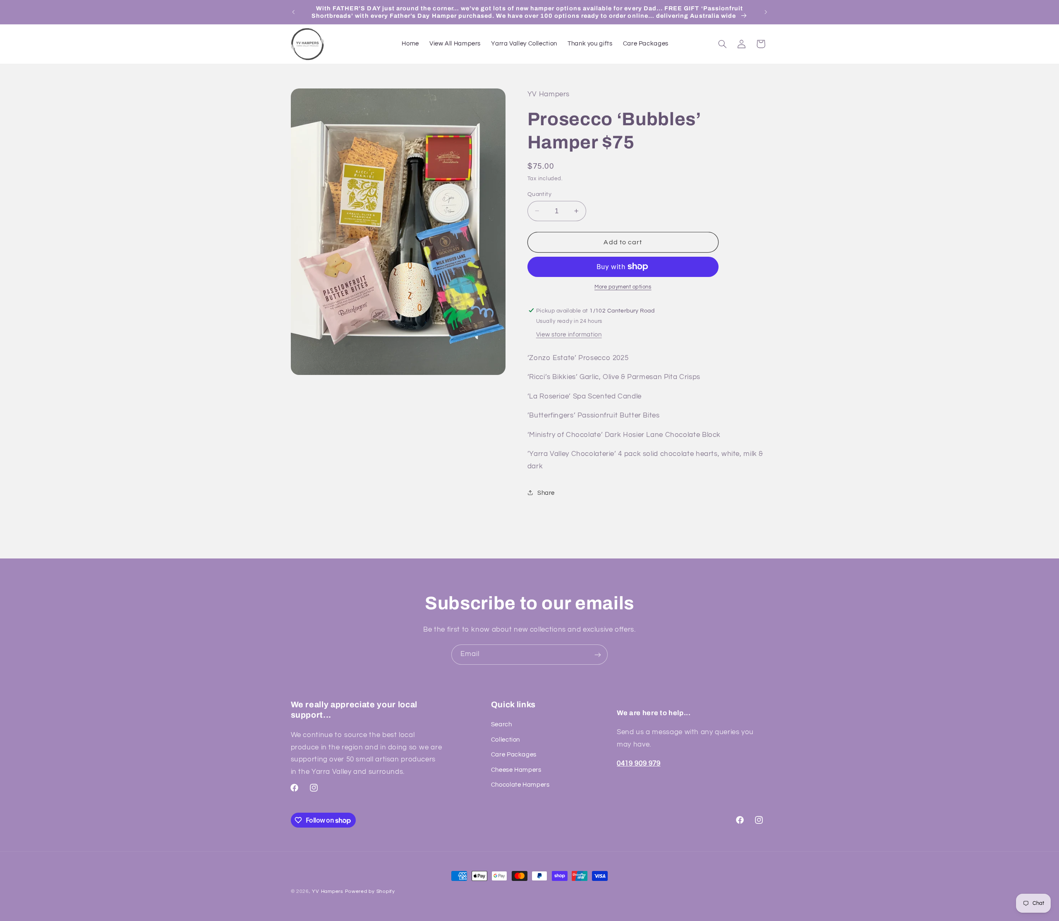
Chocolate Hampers (520, 785)
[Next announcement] (766, 12)
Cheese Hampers (516, 770)
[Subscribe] (597, 654)
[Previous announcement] (293, 12)
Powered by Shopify (370, 891)
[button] (722, 43)
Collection (505, 740)
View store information (569, 335)
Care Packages (514, 755)
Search (501, 725)
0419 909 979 (639, 763)
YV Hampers (327, 891)
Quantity (539, 194)
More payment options (623, 287)
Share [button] (546, 492)
